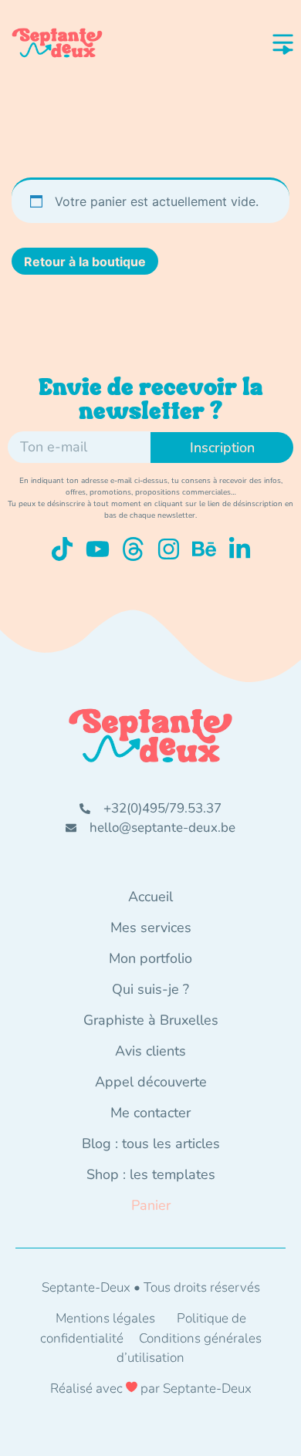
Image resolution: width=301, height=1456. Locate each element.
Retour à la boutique (85, 261)
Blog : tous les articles (151, 1143)
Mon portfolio (150, 958)
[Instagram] (169, 549)
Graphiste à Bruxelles (150, 1020)
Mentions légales (105, 1318)
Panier (151, 1205)
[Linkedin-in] (240, 549)
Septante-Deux (207, 1388)
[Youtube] (98, 549)
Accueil (150, 896)
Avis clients (150, 1051)
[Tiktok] (62, 549)
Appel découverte (151, 1082)
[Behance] (204, 549)
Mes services (150, 927)
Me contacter (150, 1112)
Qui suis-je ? (150, 989)
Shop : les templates (150, 1174)
